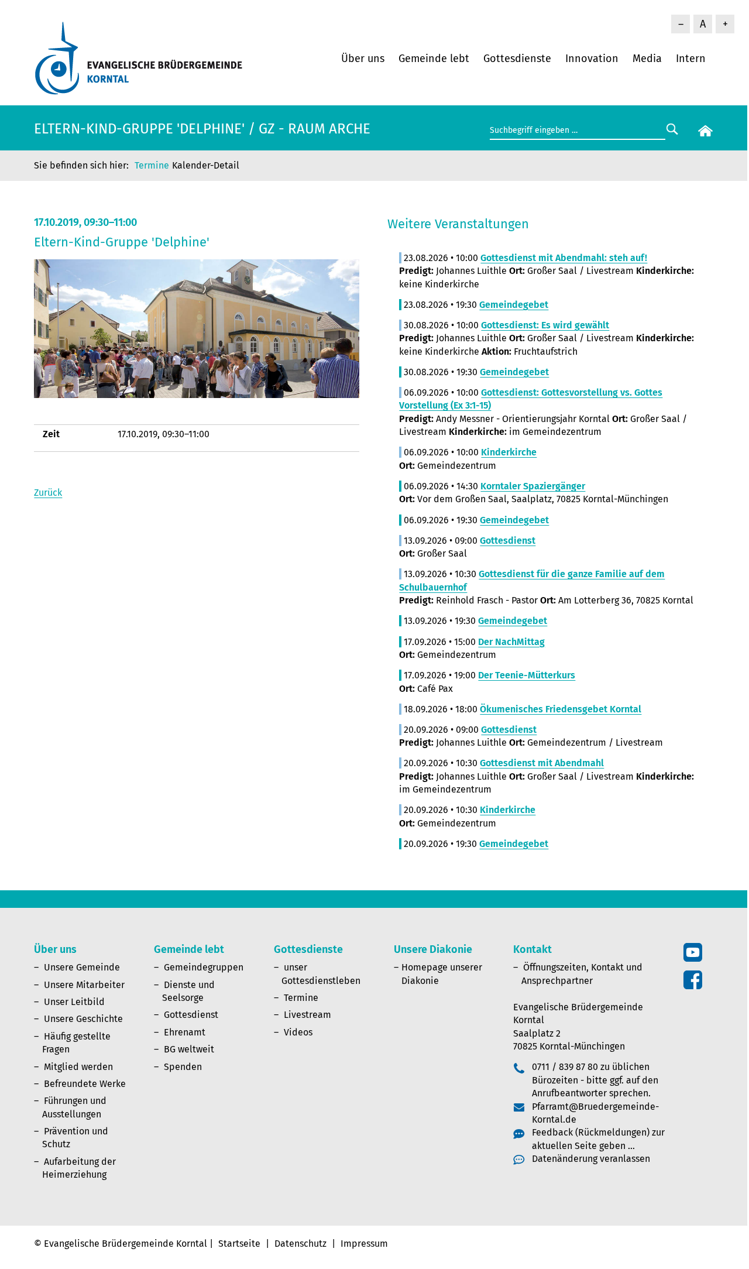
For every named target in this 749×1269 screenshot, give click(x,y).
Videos (298, 1032)
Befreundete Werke (85, 1083)
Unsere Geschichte (83, 1018)
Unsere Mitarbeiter (84, 984)
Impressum (364, 1243)
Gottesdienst (191, 1014)
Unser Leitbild (74, 1001)
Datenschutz (300, 1243)
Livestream (307, 1014)
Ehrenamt (184, 1032)
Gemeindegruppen (203, 967)
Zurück (48, 492)
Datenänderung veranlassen (591, 1158)
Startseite (239, 1243)
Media (647, 58)
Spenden (183, 1066)
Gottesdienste (517, 58)
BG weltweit (189, 1049)
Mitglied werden (78, 1066)
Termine (152, 165)
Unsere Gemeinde (82, 967)
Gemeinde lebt (433, 58)
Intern (691, 58)
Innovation (592, 58)
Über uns (362, 58)
